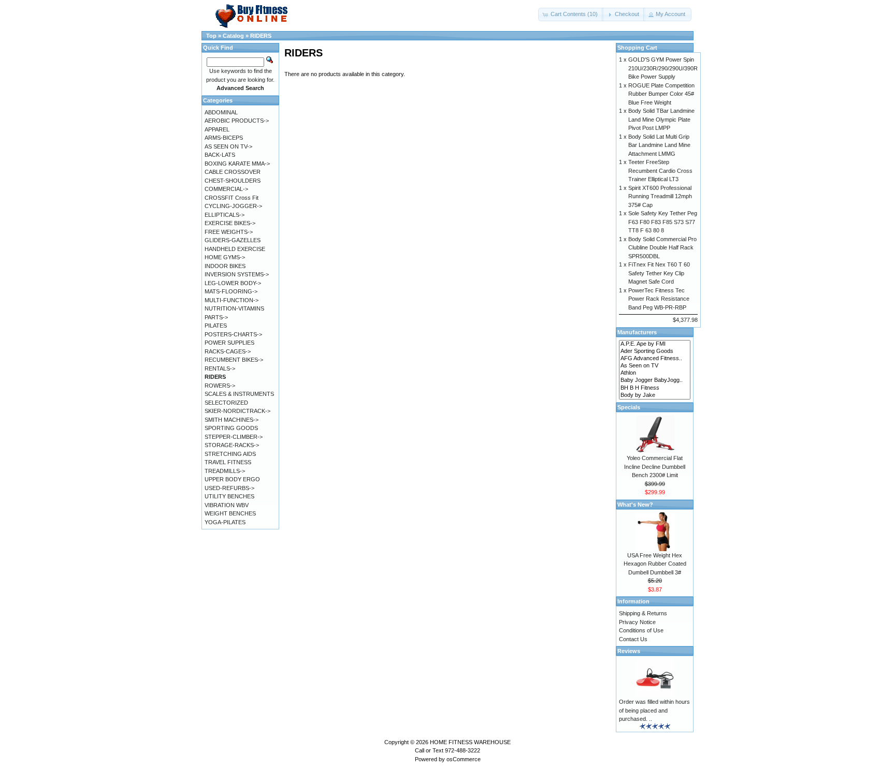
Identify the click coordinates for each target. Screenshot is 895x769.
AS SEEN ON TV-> (228, 146)
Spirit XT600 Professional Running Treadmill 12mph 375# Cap (660, 196)
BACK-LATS (220, 155)
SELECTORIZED (226, 403)
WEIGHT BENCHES (230, 513)
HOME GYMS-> (225, 257)
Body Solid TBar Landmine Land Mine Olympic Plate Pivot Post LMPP (661, 119)
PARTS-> (216, 317)
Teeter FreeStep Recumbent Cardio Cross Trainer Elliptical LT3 (660, 170)
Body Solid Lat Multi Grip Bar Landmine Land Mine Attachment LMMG (659, 145)
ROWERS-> (220, 385)
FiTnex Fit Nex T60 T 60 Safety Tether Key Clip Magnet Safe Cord (659, 273)
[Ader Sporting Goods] (654, 351)
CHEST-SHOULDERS (233, 181)
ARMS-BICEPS (224, 138)
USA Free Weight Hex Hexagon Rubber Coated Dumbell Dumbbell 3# (655, 563)
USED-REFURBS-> (229, 488)
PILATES (216, 325)
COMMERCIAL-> (226, 189)
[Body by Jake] (654, 395)
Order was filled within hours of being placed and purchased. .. (654, 710)
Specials (628, 407)
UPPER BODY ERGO (232, 479)
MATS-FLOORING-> (231, 291)
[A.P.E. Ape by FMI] (654, 344)
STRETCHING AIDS (230, 454)
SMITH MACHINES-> (231, 420)
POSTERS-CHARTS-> (233, 334)
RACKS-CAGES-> (228, 351)
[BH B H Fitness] (654, 388)
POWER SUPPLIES (229, 342)
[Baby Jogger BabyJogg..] (654, 380)
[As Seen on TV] (654, 365)
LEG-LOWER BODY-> (233, 283)
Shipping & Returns (643, 613)
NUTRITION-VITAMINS (234, 308)
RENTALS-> (220, 368)
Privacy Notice (637, 622)
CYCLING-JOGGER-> (233, 206)
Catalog (233, 36)
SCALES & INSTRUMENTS (239, 394)
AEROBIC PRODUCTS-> (237, 120)
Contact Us (633, 639)
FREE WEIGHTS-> (229, 232)
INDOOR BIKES (225, 266)
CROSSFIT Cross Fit (231, 198)
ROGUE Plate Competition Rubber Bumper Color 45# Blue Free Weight (661, 94)
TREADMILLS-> (225, 471)
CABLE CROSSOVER (233, 172)
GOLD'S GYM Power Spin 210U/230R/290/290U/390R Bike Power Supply (663, 68)
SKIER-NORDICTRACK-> (237, 411)
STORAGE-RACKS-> (232, 445)
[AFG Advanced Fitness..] (654, 358)
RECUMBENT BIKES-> (234, 360)
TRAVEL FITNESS (228, 462)
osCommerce (463, 759)
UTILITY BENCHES (229, 496)
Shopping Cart (637, 48)
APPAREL (217, 129)
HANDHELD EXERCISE (235, 249)
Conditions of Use (641, 630)
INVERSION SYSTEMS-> (237, 274)
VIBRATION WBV (227, 505)
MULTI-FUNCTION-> (231, 300)
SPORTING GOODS (231, 428)
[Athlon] (654, 373)
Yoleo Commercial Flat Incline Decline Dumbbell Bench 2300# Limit (654, 466)
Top (211, 36)
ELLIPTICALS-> (224, 215)
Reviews (628, 651)
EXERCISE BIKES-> (230, 223)
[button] (571, 14)
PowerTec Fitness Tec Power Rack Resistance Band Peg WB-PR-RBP (658, 298)
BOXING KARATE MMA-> (237, 163)
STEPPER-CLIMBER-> (234, 437)
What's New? (635, 504)
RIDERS (260, 36)
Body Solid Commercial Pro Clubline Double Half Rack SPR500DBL (662, 247)
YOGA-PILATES (225, 522)
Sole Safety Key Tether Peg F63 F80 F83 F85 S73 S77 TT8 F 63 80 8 (662, 221)
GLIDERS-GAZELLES (233, 240)
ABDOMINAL (221, 112)
